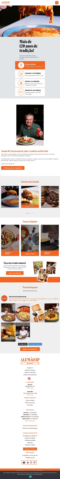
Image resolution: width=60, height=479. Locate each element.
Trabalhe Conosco (30, 457)
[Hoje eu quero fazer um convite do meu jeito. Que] (23, 332)
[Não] (58, 475)
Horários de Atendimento (30, 374)
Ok (30, 476)
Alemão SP (30, 368)
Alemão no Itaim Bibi (30, 372)
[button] (29, 34)
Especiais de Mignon (30, 438)
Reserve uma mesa (30, 402)
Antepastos (30, 442)
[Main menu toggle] (56, 2)
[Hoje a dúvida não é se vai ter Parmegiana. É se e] (37, 312)
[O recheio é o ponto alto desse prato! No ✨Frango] (8, 332)
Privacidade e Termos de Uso (30, 455)
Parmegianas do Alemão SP (30, 436)
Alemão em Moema (30, 370)
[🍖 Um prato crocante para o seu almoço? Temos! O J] (52, 312)
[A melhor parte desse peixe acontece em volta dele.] (8, 312)
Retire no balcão (30, 400)
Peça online (30, 405)
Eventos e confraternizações (30, 428)
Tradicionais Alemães (30, 440)
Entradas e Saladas (30, 445)
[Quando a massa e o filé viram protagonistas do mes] (23, 312)
